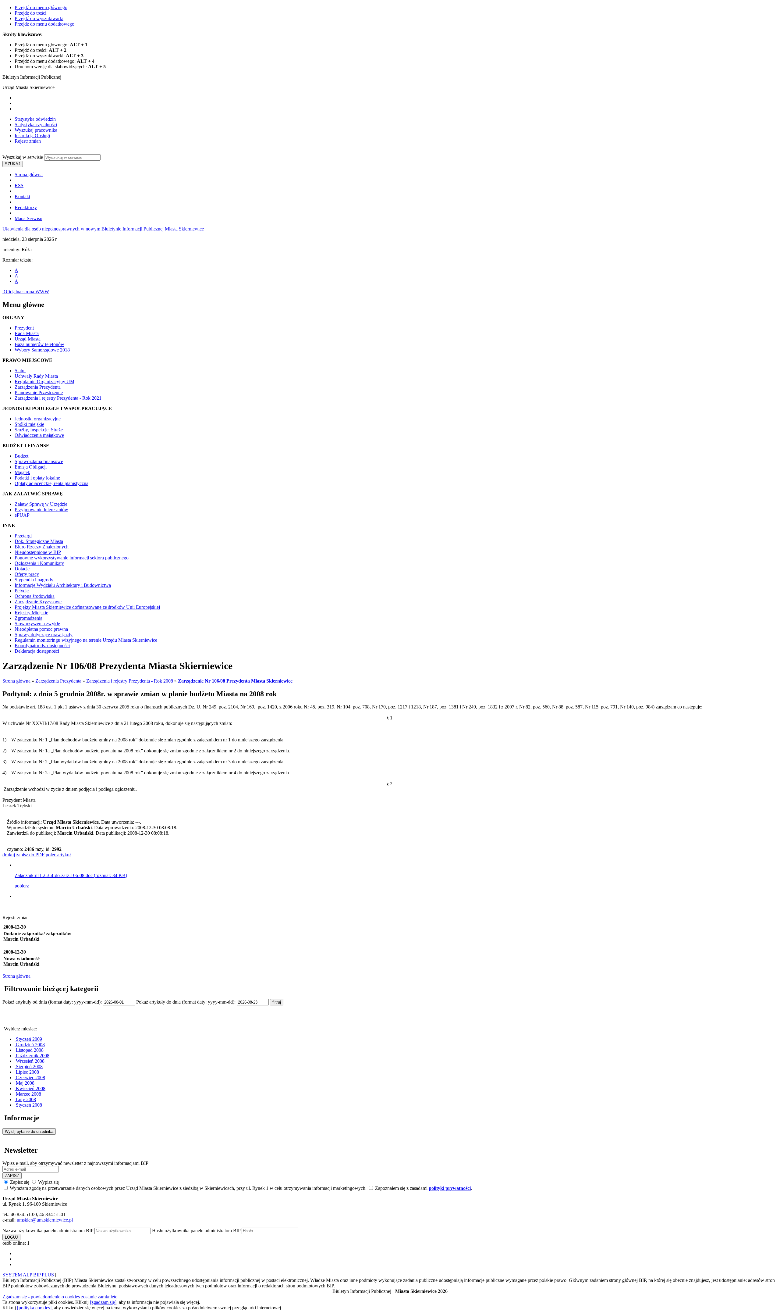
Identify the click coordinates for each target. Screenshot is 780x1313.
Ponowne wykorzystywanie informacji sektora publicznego (72, 557)
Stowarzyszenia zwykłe (37, 623)
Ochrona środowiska (35, 596)
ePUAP (22, 515)
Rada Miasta (27, 333)
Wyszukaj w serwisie (22, 157)
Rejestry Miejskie (31, 612)
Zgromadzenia (28, 618)
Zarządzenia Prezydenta (38, 387)
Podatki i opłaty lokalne (37, 477)
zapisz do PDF (30, 854)
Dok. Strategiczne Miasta (39, 541)
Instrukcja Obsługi (32, 135)
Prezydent (24, 327)
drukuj (8, 854)
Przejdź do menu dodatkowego (44, 24)
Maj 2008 (24, 1083)
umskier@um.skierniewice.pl (45, 1219)
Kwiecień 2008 (30, 1088)
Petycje (22, 590)
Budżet (21, 455)
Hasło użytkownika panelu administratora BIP (196, 1230)
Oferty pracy (27, 574)
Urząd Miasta (28, 338)
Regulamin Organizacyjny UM (44, 381)
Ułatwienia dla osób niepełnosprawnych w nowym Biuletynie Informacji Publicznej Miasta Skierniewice (103, 228)
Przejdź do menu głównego (41, 7)
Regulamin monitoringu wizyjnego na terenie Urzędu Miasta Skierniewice (86, 640)
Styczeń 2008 (28, 1105)
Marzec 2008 (28, 1094)
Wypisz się (48, 1182)
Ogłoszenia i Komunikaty (39, 563)
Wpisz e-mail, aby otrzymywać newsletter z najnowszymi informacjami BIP (75, 1163)
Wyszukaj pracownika (36, 130)
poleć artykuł (58, 854)
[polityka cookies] (34, 1307)
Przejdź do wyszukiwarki (39, 18)
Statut (20, 370)
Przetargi (23, 535)
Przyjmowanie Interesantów (41, 509)
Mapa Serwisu (28, 218)
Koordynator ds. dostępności (42, 645)
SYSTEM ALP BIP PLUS (28, 1274)
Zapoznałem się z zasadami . (423, 1188)
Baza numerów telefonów (39, 344)
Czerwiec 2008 (30, 1077)
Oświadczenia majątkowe (39, 435)
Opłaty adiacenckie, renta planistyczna (51, 483)
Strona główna (29, 174)
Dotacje (22, 568)
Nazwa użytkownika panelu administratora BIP (47, 1230)
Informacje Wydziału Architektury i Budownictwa (63, 585)
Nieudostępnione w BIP (38, 552)
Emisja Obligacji (31, 466)
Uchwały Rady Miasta (36, 376)
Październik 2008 (32, 1055)
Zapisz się (19, 1182)
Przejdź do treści (30, 13)
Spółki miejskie (29, 424)
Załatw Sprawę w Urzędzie (41, 504)
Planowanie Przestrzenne (39, 392)
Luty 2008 (25, 1099)
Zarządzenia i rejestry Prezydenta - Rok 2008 (129, 680)
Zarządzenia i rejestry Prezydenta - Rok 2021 (58, 398)
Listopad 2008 (29, 1050)
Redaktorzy (26, 207)
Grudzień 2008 (30, 1044)
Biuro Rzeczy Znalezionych (42, 546)
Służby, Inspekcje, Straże (39, 429)
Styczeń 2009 (28, 1039)
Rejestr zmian (28, 141)
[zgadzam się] (103, 1302)
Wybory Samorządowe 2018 (42, 349)
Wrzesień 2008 (29, 1061)
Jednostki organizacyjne (38, 418)
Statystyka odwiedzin (35, 119)
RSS (19, 185)
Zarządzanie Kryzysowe (38, 601)
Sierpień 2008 (29, 1066)
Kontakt (22, 196)
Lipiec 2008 (27, 1072)
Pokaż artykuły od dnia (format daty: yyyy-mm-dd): (52, 1001)
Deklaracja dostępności (37, 651)
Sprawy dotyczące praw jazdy (44, 634)
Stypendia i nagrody (34, 579)
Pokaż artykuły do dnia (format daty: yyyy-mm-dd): (186, 1001)
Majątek (22, 472)
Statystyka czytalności (36, 124)
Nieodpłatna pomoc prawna (41, 629)
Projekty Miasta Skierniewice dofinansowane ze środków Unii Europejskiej (87, 607)
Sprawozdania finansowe (39, 461)
